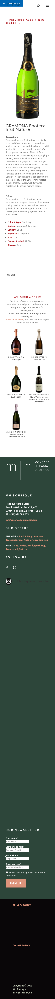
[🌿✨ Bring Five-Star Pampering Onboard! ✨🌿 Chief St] (28, 678)
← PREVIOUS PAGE (19, 20)
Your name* (12, 838)
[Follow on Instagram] (15, 567)
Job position (12, 855)
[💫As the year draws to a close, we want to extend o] (28, 730)
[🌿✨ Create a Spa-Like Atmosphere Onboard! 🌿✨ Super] (28, 756)
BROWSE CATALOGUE (24, 254)
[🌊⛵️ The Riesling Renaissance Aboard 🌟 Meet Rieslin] (28, 626)
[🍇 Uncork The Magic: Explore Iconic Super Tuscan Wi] (28, 782)
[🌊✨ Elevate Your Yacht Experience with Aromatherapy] (28, 808)
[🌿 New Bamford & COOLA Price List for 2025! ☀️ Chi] (28, 704)
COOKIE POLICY (21, 945)
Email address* (13, 864)
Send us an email (14, 319)
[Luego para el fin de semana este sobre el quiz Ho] (28, 600)
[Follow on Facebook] (7, 567)
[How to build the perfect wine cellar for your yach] (28, 652)
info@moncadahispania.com (22, 520)
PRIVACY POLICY (22, 905)
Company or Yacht (15, 846)
